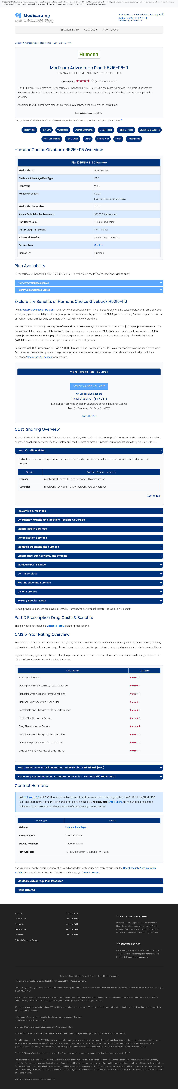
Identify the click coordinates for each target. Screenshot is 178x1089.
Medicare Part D (55, 625)
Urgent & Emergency (84, 130)
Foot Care (46, 130)
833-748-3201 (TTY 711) (133, 17)
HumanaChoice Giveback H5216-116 (55, 43)
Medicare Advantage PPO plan (37, 309)
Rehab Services (126, 130)
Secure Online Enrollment (89, 386)
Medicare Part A (72, 919)
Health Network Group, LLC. (88, 976)
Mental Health (106, 130)
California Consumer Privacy (26, 940)
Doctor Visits (29, 130)
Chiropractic (62, 130)
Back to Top (153, 495)
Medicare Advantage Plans (26, 43)
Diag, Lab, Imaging (51, 139)
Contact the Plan (89, 416)
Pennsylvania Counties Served (34, 289)
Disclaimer (19, 935)
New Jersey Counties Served (33, 282)
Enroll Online (115, 801)
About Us (18, 913)
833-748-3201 (32, 797)
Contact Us (19, 924)
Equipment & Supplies (150, 130)
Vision (118, 139)
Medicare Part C (72, 929)
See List (98, 245)
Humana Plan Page (75, 827)
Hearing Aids (103, 139)
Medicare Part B (72, 924)
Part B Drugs (72, 139)
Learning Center (72, 913)
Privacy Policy (20, 919)
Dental (88, 139)
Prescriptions (134, 139)
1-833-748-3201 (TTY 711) (89, 399)
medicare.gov (91, 872)
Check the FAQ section (39, 356)
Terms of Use (20, 929)
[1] (162, 14)
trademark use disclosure (137, 957)
